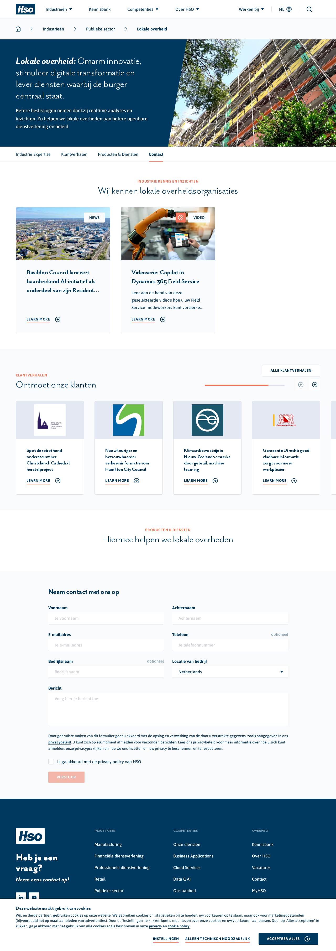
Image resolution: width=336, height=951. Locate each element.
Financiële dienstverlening (119, 856)
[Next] (314, 384)
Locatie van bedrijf (189, 661)
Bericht (54, 688)
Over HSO (261, 856)
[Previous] (300, 384)
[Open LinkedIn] (21, 897)
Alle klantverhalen (291, 370)
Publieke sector (100, 29)
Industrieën (53, 29)
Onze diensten (186, 844)
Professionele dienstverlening (122, 867)
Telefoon (230, 634)
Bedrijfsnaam (106, 661)
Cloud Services (187, 867)
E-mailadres (59, 634)
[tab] (33, 154)
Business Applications (193, 856)
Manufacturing (108, 844)
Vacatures (261, 867)
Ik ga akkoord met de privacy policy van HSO (99, 761)
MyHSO (259, 890)
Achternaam (183, 607)
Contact (259, 879)
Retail (100, 879)
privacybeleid (59, 742)
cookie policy (179, 926)
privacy (155, 926)
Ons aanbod (184, 890)
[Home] (25, 9)
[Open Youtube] (34, 897)
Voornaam (58, 607)
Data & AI (182, 879)
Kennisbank (263, 844)
